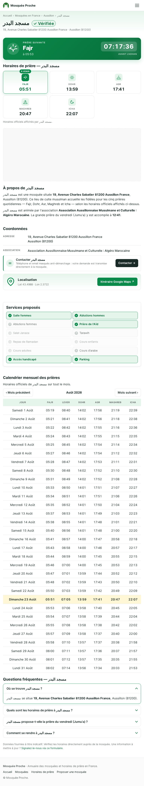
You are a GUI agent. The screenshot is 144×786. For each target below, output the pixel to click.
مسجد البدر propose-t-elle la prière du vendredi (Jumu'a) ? (47, 722)
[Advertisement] (72, 154)
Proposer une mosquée (71, 771)
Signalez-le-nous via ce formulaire (42, 748)
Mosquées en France (27, 15)
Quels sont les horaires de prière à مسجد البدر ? (40, 710)
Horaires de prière (42, 771)
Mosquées (21, 771)
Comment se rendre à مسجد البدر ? (31, 733)
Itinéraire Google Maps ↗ (117, 281)
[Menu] (137, 5)
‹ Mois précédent (18, 392)
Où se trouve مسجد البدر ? (24, 688)
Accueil (7, 15)
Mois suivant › (128, 392)
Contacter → (126, 263)
